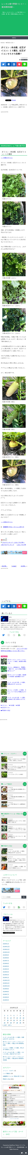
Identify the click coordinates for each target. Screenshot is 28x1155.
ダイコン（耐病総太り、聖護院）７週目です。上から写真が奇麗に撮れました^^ (17, 669)
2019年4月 (6, 969)
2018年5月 (6, 1000)
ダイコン (4, 705)
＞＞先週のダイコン (7, 158)
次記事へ (23, 566)
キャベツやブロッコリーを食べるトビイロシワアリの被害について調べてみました (17, 768)
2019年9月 (6, 955)
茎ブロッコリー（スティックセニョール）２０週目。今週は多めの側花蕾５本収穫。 (13, 1058)
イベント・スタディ (8, 1070)
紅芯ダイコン (5, 707)
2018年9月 (6, 988)
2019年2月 (6, 974)
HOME (14, 566)
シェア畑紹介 (6, 1073)
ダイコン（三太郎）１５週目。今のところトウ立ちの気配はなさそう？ (17, 691)
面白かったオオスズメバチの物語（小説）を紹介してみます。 (17, 759)
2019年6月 (6, 963)
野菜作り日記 (24, 59)
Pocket (14, 100)
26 (11, 1023)
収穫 (18, 705)
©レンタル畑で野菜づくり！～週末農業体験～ (13, 1147)
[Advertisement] (14, 26)
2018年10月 (6, 986)
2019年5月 (6, 966)
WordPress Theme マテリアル (17, 1145)
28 (17, 1023)
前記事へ (4, 566)
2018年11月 (6, 983)
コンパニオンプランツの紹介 (15, 774)
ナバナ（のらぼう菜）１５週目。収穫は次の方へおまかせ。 (17, 851)
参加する (23, 1120)
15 (20, 1018)
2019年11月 (6, 949)
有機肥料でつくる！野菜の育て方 (12, 1076)
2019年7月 (6, 960)
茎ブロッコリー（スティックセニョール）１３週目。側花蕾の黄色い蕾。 (17, 661)
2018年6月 (6, 997)
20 (14, 1020)
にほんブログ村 (21, 545)
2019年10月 (6, 952)
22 (20, 1020)
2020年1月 (6, 943)
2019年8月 (6, 958)
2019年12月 (6, 946)
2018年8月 (6, 991)
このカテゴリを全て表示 (14, 1118)
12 (11, 1018)
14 (17, 1018)
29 (20, 1023)
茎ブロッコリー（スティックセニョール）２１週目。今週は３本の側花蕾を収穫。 (17, 860)
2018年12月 (6, 980)
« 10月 (5, 1025)
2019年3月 (6, 972)
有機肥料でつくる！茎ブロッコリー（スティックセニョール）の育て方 (17, 830)
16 (23, 1018)
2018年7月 (6, 994)
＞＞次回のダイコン (7, 522)
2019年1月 (6, 977)
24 (4, 1023)
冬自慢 (11, 705)
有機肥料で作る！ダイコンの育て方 (13, 527)
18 (7, 1020)
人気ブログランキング (7, 545)
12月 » (10, 1025)
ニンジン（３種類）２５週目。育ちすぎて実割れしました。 (17, 867)
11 (7, 1018)
